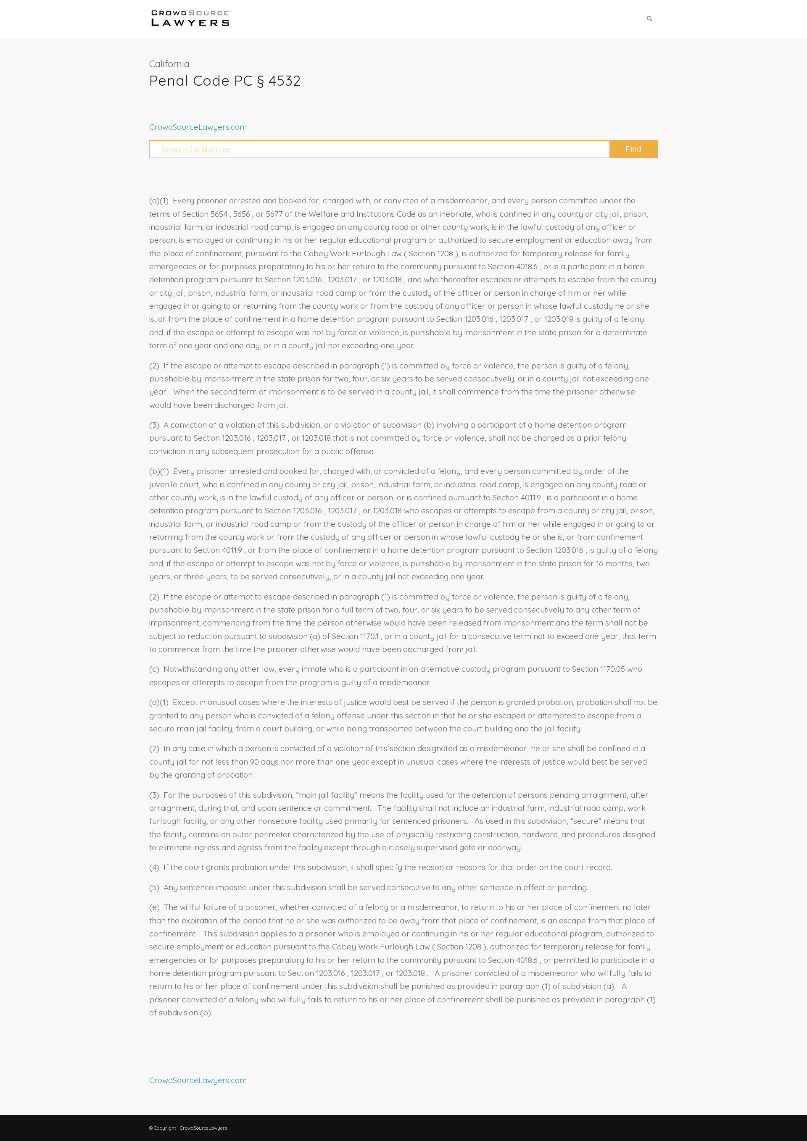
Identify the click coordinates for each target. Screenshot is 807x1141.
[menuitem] (649, 19)
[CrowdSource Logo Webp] (190, 19)
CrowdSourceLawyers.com (198, 127)
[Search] (649, 19)
